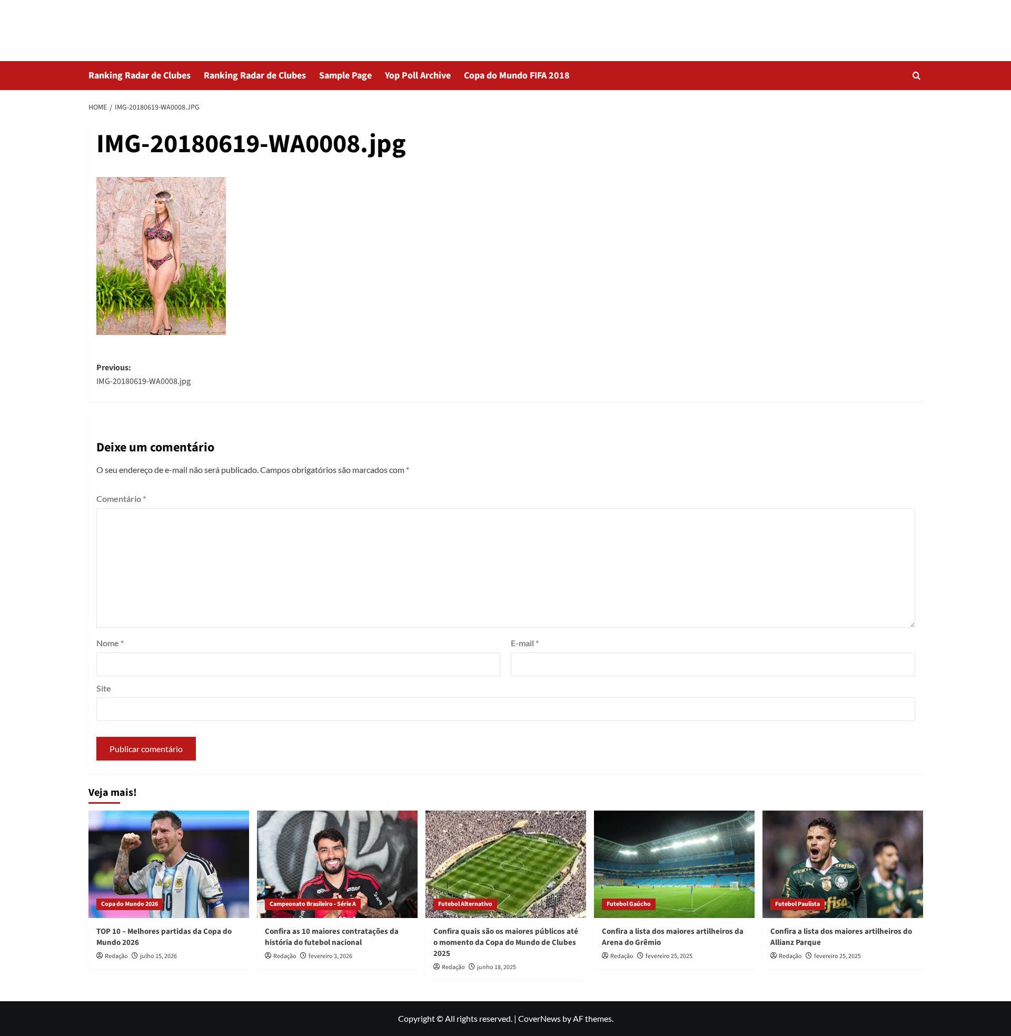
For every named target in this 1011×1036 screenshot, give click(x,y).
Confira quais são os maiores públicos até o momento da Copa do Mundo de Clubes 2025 (505, 942)
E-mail (525, 643)
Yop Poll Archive (418, 75)
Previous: (143, 374)
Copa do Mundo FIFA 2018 (517, 75)
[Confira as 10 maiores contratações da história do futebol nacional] (337, 864)
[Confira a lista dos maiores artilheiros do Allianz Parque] (842, 864)
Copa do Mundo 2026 (129, 904)
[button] (916, 75)
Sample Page (345, 75)
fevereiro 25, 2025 (669, 956)
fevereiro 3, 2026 (330, 956)
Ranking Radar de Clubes (139, 75)
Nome (110, 643)
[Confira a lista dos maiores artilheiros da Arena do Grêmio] (674, 864)
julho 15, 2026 (158, 956)
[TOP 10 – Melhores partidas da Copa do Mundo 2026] (168, 864)
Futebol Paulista (797, 904)
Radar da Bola (136, 23)
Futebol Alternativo (465, 904)
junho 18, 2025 (496, 967)
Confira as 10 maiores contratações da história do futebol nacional (332, 937)
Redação (116, 956)
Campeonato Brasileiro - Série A (313, 904)
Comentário (121, 499)
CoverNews (539, 1018)
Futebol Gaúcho (629, 904)
